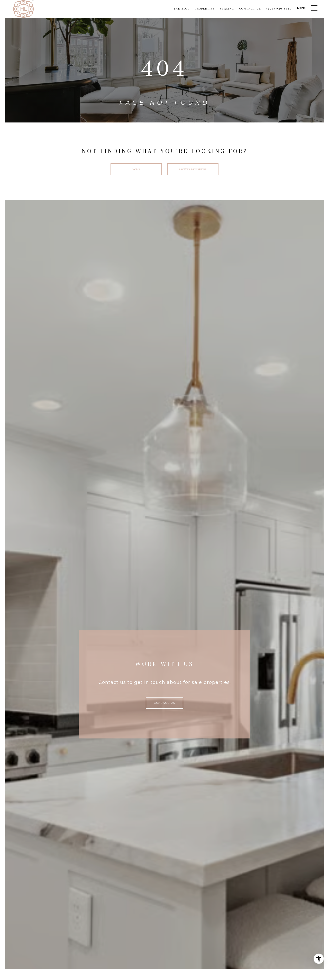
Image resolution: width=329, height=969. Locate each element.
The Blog (181, 8)
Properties (205, 8)
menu (302, 8)
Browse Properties (192, 169)
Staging (227, 8)
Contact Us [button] (164, 702)
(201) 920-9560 (279, 8)
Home (136, 169)
